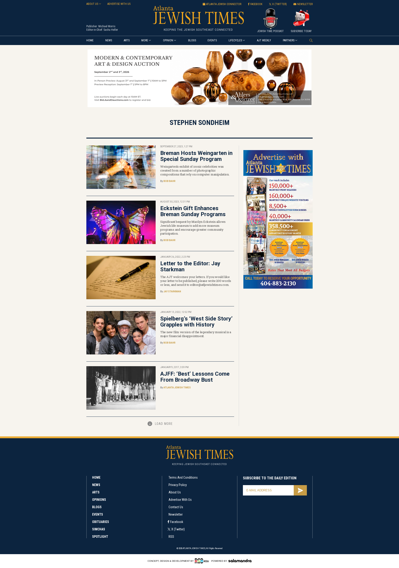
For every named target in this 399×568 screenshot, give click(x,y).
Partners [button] (288, 40)
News (108, 40)
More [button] (144, 40)
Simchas (98, 529)
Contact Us (176, 507)
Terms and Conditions (183, 477)
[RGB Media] (202, 560)
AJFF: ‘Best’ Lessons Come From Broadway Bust (195, 377)
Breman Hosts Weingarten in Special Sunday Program (196, 156)
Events (212, 40)
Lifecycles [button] (235, 40)
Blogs (192, 40)
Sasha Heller (110, 29)
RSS (171, 536)
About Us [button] (92, 4)
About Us (175, 492)
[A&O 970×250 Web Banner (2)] (199, 106)
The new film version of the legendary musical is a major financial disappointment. (195, 334)
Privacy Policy (178, 485)
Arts (127, 40)
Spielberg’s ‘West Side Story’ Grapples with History (196, 321)
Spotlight (100, 536)
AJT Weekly (264, 40)
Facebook (176, 522)
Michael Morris (106, 26)
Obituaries (100, 522)
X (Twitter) (178, 529)
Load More (164, 424)
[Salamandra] (239, 560)
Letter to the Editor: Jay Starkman (190, 266)
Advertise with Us (180, 500)
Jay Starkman (172, 291)
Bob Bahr (169, 181)
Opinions (99, 500)
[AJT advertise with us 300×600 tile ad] (278, 287)
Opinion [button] (168, 40)
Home (90, 40)
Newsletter (176, 514)
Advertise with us (118, 4)
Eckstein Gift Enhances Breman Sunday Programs (193, 211)
